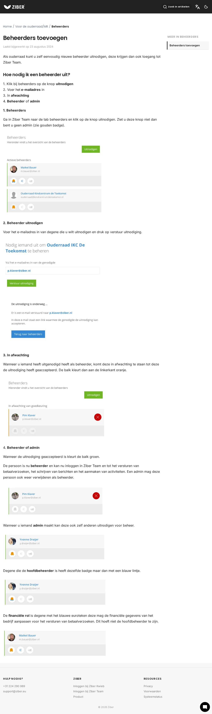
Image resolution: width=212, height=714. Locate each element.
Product (78, 696)
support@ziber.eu (14, 691)
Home (7, 26)
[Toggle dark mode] (206, 7)
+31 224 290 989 (14, 686)
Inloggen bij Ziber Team (88, 691)
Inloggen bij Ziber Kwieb (88, 686)
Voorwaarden (152, 691)
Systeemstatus (153, 696)
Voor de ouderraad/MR (31, 26)
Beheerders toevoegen (185, 45)
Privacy (148, 686)
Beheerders (60, 26)
